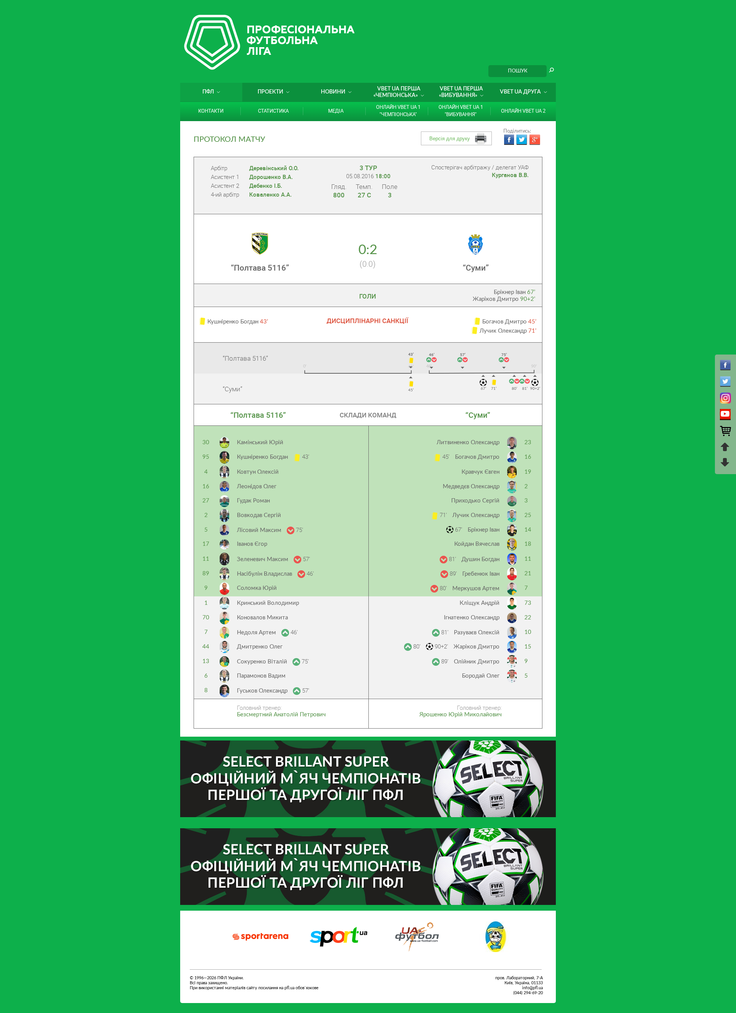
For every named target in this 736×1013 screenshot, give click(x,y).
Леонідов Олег (256, 486)
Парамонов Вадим (261, 676)
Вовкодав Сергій (259, 515)
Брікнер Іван (514, 292)
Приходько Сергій (475, 501)
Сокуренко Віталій (263, 662)
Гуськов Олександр (263, 691)
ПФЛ (208, 92)
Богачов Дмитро (477, 457)
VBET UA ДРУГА (520, 92)
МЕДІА (335, 110)
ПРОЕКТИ (270, 92)
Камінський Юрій (260, 442)
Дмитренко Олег (260, 647)
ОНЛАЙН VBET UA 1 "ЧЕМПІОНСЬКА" (398, 110)
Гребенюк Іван (480, 574)
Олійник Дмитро (476, 662)
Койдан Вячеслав (476, 544)
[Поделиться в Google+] (534, 140)
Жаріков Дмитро (504, 299)
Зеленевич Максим (263, 559)
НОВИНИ (333, 92)
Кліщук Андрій (479, 603)
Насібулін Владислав (265, 574)
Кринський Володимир (268, 603)
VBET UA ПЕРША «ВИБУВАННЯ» (461, 92)
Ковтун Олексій (258, 472)
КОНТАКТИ (210, 110)
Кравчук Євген (480, 472)
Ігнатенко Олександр (471, 618)
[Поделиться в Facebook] (508, 140)
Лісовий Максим (260, 530)
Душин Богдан (480, 559)
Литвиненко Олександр (468, 442)
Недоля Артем (257, 632)
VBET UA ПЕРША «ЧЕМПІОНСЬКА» (397, 92)
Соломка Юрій (257, 588)
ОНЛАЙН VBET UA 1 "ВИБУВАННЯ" (461, 110)
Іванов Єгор (252, 544)
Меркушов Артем (475, 588)
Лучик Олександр (475, 515)
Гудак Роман (253, 501)
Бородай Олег (480, 676)
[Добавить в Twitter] (521, 140)
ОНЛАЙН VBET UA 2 (523, 110)
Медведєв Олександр (471, 486)
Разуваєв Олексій (476, 632)
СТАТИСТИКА (273, 110)
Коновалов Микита (262, 618)
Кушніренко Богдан (263, 457)
